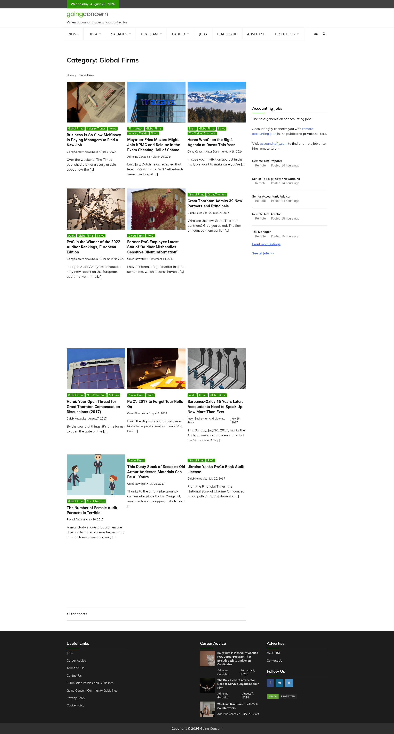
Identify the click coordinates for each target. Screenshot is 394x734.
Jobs (203, 34)
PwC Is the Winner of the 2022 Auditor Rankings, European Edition (93, 246)
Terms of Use (76, 668)
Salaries (119, 34)
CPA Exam (149, 34)
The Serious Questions (202, 133)
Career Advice (76, 660)
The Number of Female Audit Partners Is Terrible (92, 510)
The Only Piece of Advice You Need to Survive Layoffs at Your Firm (238, 684)
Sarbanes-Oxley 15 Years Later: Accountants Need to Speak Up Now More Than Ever (215, 406)
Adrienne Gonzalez (138, 156)
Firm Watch (135, 128)
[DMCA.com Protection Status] (282, 698)
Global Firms (75, 128)
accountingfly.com (273, 143)
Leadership (227, 34)
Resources (285, 34)
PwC (150, 235)
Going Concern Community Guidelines (92, 690)
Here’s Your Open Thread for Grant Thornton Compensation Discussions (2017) (93, 406)
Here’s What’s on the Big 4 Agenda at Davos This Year (211, 142)
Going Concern (211, 728)
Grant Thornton (217, 194)
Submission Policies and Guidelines (90, 683)
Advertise (256, 34)
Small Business (96, 501)
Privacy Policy (76, 698)
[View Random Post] (316, 34)
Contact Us (74, 675)
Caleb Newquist (136, 258)
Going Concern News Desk (82, 151)
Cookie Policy (75, 705)
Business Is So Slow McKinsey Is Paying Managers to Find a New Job (94, 140)
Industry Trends (96, 128)
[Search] (324, 34)
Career (178, 34)
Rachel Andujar (76, 519)
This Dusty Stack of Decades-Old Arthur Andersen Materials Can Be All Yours (156, 471)
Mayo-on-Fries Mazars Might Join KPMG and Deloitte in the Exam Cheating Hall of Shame (153, 144)
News (74, 34)
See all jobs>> (263, 253)
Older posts (78, 614)
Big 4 (93, 34)
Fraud (202, 395)
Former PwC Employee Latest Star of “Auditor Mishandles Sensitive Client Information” (153, 246)
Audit (71, 235)
